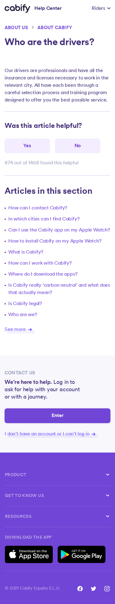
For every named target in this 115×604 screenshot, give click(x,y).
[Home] (17, 8)
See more (16, 329)
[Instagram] (107, 589)
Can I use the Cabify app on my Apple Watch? (59, 230)
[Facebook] (80, 589)
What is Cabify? (25, 252)
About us (16, 28)
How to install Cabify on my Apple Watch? (54, 241)
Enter (58, 415)
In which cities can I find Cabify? (44, 219)
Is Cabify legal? (25, 303)
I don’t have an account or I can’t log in (47, 434)
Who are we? (22, 314)
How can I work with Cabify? (40, 263)
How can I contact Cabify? (37, 208)
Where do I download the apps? (43, 274)
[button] (101, 8)
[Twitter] (93, 589)
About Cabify (54, 28)
